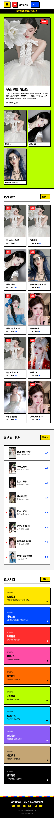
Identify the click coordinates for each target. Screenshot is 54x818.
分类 (35, 806)
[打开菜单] (7, 5)
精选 (18, 806)
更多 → (45, 437)
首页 (13, 806)
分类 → (45, 579)
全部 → (45, 196)
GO (34, 4)
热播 (29, 806)
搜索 (41, 806)
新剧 (24, 806)
